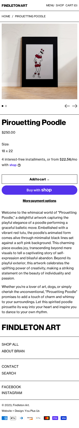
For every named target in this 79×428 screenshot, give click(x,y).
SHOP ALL (10, 344)
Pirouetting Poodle (30, 16)
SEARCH (9, 373)
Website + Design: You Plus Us (21, 410)
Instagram (12, 393)
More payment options (39, 201)
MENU (50, 5)
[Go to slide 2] (6, 106)
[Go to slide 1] (2, 106)
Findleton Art (21, 405)
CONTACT (10, 366)
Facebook (11, 387)
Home (6, 16)
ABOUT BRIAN (13, 351)
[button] (71, 5)
